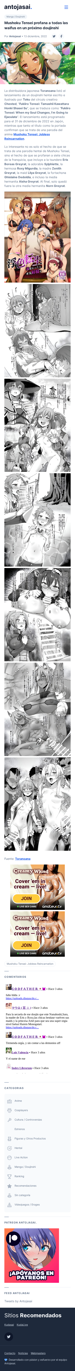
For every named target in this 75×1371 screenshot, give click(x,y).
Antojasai (15, 36)
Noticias (23, 1353)
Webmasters (38, 1353)
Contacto (9, 1353)
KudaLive (22, 1324)
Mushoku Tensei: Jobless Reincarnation (30, 963)
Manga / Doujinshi (16, 16)
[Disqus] (37, 1028)
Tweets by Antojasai (18, 1301)
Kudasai (9, 1324)
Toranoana (22, 859)
